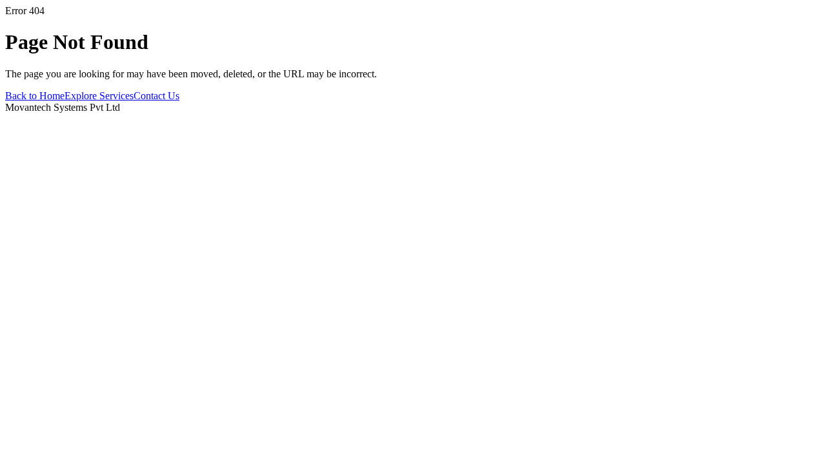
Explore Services (99, 95)
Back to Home (35, 95)
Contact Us (156, 95)
